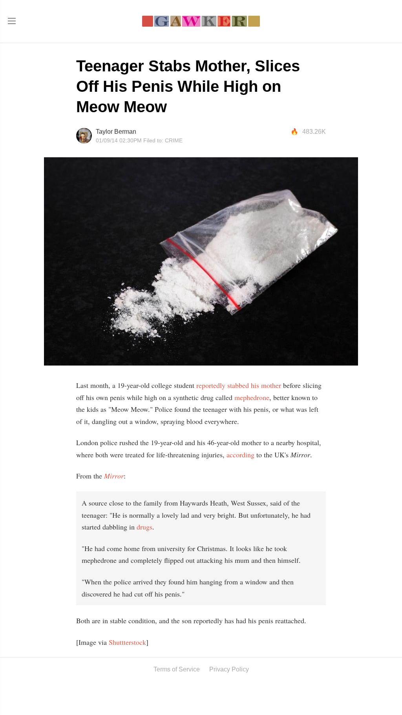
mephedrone (251, 397)
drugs (144, 526)
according (240, 454)
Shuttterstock (127, 642)
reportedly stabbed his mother (238, 385)
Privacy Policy (229, 669)
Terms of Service (176, 669)
